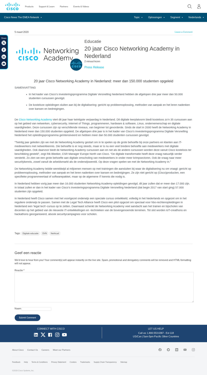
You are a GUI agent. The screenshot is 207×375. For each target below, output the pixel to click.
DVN (44, 233)
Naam (18, 308)
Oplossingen (155, 17)
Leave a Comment (183, 32)
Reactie (19, 270)
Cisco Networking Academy (35, 119)
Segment (175, 17)
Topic (137, 17)
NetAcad (55, 233)
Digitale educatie (30, 233)
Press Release (94, 67)
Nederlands (195, 17)
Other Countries (170, 336)
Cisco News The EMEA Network (21, 17)
